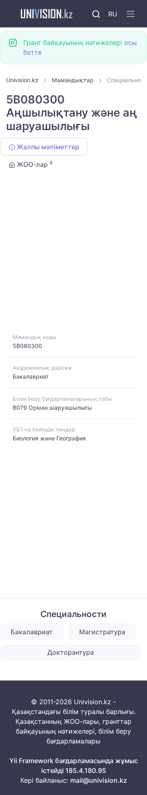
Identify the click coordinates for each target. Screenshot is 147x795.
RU (112, 14)
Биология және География (49, 438)
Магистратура (102, 632)
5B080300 (27, 345)
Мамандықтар (73, 79)
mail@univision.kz (98, 780)
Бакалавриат (31, 376)
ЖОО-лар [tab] (34, 163)
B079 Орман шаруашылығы (52, 407)
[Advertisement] (73, 254)
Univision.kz (22, 79)
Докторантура (70, 652)
